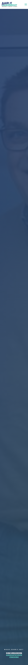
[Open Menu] (26, 4)
